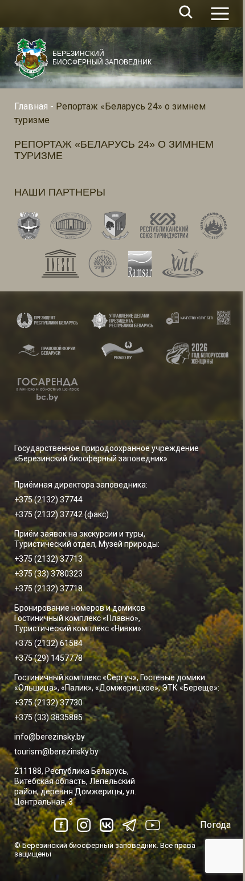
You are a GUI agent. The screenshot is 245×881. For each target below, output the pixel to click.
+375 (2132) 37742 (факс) (61, 514)
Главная (31, 106)
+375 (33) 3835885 (48, 717)
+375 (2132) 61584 (48, 643)
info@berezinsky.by (49, 736)
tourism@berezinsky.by (56, 751)
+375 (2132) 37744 (48, 499)
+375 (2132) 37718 (48, 588)
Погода (215, 824)
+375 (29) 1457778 (48, 658)
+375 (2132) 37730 (48, 702)
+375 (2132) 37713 (48, 558)
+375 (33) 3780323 (48, 573)
